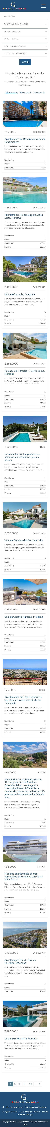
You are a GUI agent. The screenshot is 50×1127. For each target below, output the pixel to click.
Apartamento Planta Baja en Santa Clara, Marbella (23, 216)
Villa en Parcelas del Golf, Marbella (23, 540)
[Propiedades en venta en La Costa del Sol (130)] (39, 1084)
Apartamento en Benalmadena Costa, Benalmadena (25, 140)
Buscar (25, 62)
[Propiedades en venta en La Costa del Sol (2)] (35, 1084)
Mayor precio (39, 92)
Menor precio (25, 92)
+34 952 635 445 (14, 1107)
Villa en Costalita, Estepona (19, 294)
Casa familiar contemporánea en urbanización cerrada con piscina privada (21, 457)
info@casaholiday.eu (38, 1107)
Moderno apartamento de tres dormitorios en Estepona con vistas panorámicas (23, 876)
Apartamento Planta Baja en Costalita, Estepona (20, 961)
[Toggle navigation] (43, 6)
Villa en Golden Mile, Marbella (21, 1038)
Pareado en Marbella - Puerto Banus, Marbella (24, 372)
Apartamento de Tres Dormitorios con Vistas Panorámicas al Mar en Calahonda (23, 700)
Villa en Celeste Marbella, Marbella (23, 617)
